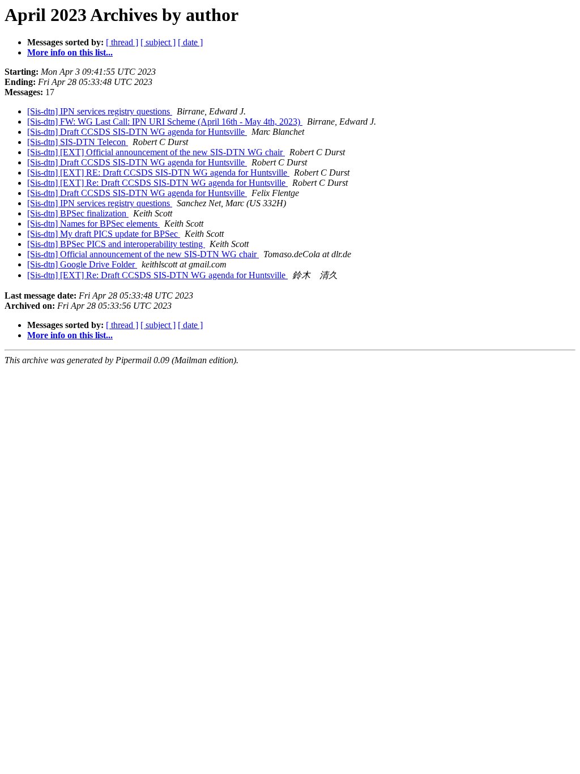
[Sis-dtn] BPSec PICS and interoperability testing (116, 244)
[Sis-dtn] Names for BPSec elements (93, 223)
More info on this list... (70, 52)
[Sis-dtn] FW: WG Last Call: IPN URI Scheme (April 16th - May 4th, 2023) (164, 121)
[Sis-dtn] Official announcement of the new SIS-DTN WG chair (143, 254)
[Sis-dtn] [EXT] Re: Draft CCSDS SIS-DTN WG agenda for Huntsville (157, 183)
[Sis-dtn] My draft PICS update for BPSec (103, 234)
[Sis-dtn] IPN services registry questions (99, 111)
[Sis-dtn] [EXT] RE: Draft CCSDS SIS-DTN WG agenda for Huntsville (158, 172)
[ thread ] (122, 42)
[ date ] (190, 42)
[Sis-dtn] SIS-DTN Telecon (77, 142)
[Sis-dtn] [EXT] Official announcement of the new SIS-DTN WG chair (156, 152)
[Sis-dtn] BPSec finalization (78, 213)
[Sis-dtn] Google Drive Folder (82, 264)
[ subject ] (158, 42)
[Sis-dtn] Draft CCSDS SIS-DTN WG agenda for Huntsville (137, 132)
